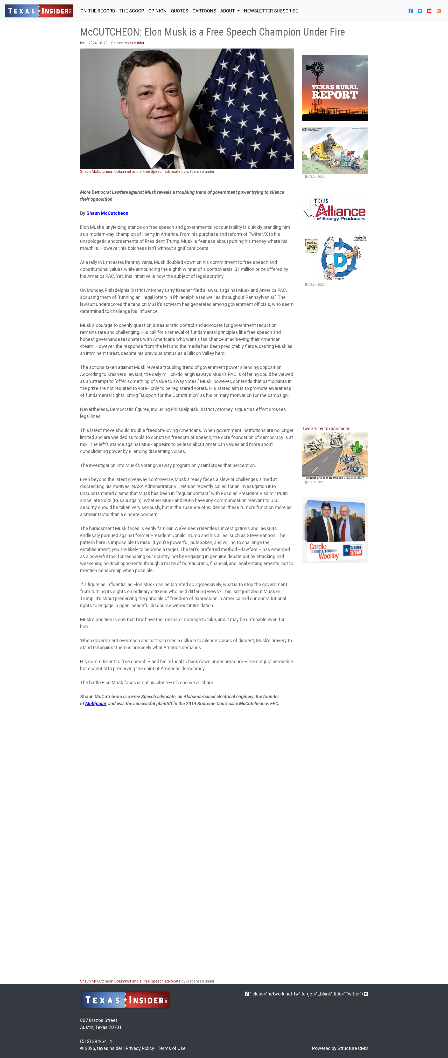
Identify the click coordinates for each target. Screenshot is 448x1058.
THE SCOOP (131, 10)
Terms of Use (172, 1048)
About (228, 10)
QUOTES (179, 10)
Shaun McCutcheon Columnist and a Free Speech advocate (130, 171)
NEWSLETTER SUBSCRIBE (271, 10)
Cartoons (204, 10)
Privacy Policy (140, 1048)
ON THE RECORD (97, 10)
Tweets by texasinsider (326, 428)
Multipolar (95, 703)
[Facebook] (247, 994)
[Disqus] (187, 905)
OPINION (157, 10)
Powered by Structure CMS (340, 1048)
